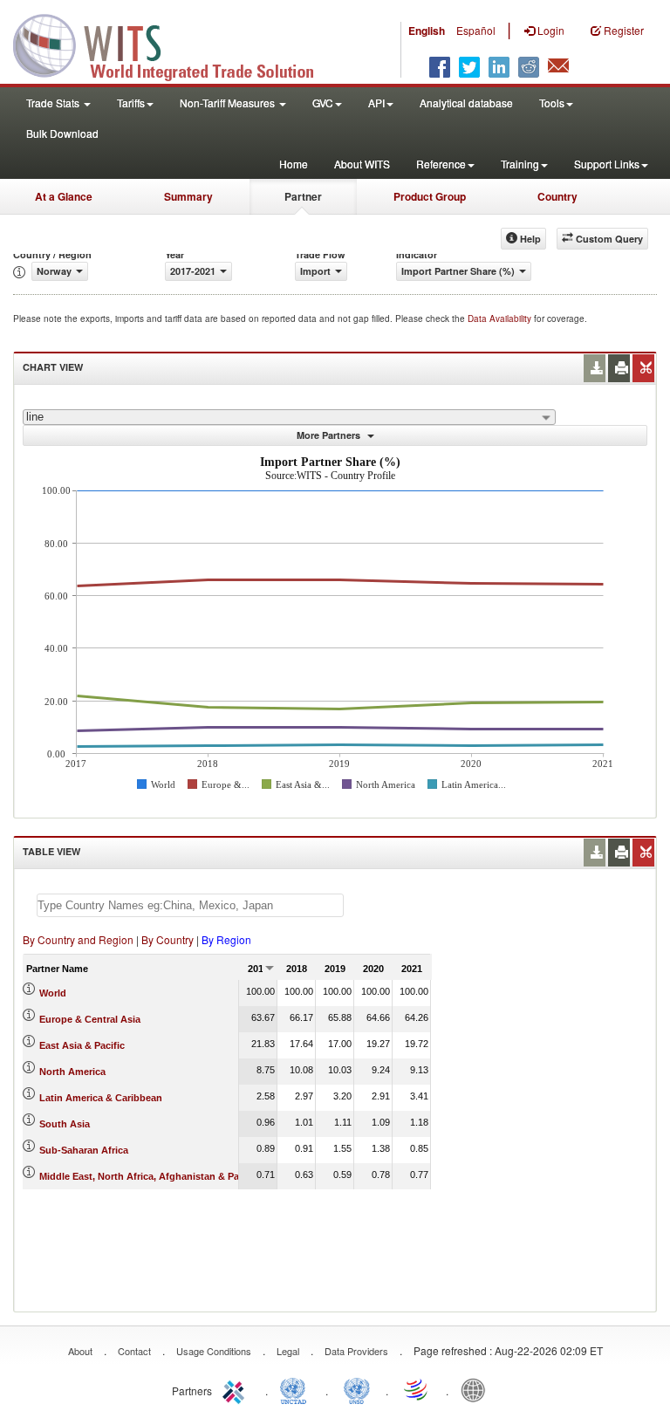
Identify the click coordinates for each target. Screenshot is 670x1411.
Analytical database (466, 102)
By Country (167, 939)
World (52, 993)
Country (557, 196)
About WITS (362, 163)
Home (293, 163)
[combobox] (289, 417)
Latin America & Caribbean (100, 1097)
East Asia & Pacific (82, 1045)
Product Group (429, 196)
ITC (236, 1389)
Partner (303, 196)
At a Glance (63, 196)
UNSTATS (356, 1389)
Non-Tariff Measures (228, 102)
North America (72, 1071)
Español (476, 30)
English (426, 30)
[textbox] (190, 905)
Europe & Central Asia (89, 1019)
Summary (188, 196)
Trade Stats (54, 102)
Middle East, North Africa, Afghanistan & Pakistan (153, 1176)
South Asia (64, 1124)
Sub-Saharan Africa (83, 1150)
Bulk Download (62, 133)
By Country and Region (78, 939)
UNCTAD (296, 1389)
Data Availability (501, 318)
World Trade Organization (417, 1389)
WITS (174, 43)
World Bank (477, 1389)
